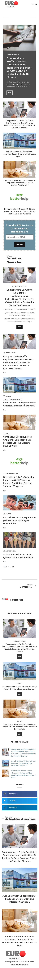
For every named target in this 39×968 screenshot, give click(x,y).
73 (13, 566)
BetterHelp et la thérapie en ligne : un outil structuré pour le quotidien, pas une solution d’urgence (20, 211)
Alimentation (11, 551)
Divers (8, 433)
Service (8, 396)
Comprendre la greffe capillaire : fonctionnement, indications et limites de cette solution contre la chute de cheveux (19, 68)
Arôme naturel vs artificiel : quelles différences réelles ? (18, 556)
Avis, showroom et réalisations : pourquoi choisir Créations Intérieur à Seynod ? (19, 154)
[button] (36, 4)
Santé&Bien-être (12, 473)
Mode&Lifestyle (12, 55)
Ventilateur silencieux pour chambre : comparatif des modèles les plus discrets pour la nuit (20, 182)
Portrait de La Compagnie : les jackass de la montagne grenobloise (19, 520)
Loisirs (8, 514)
